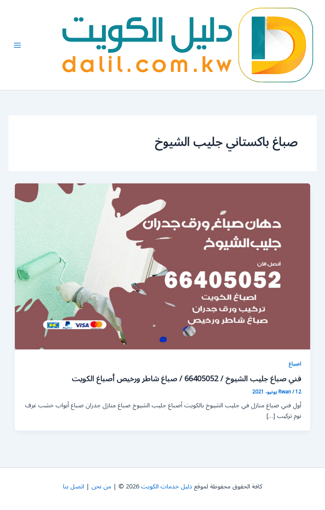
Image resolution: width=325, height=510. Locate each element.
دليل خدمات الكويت (166, 486)
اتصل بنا (73, 486)
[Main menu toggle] (17, 45)
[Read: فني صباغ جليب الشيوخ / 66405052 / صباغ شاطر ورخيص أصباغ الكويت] (163, 266)
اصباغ (295, 363)
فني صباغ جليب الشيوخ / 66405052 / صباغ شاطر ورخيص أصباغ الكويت (186, 379)
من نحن (101, 486)
